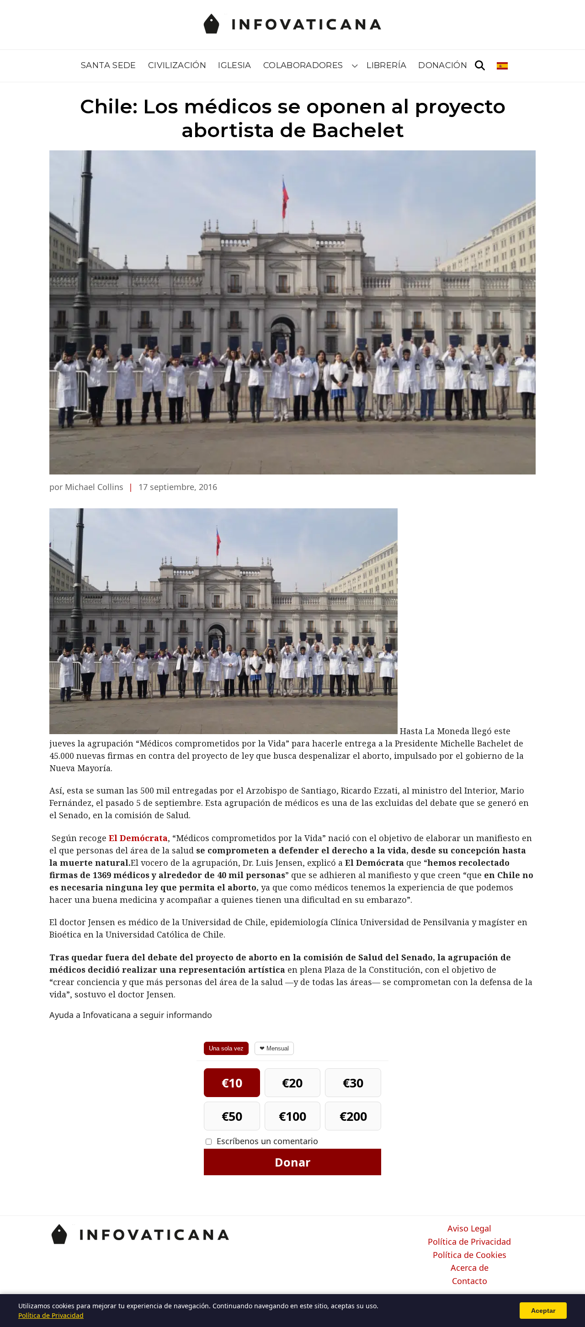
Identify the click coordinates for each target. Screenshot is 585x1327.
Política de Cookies (469, 1255)
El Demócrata (138, 837)
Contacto (469, 1281)
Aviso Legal (469, 1228)
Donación (442, 65)
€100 (292, 1116)
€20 (292, 1082)
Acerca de (470, 1268)
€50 (232, 1116)
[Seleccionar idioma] (503, 65)
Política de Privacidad (469, 1242)
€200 (353, 1116)
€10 (232, 1082)
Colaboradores (303, 65)
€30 (353, 1082)
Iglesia (234, 65)
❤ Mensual (274, 1048)
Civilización (177, 65)
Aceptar (543, 1310)
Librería (386, 65)
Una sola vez (226, 1048)
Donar (292, 1162)
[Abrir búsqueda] (480, 65)
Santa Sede (108, 65)
